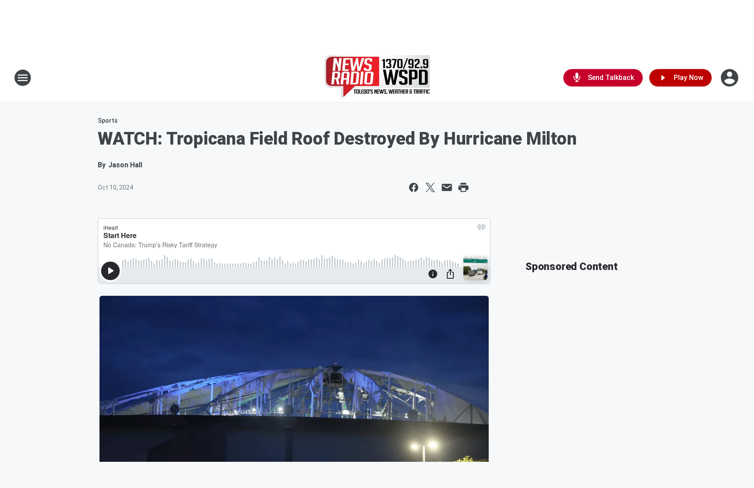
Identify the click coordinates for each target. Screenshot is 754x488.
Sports (108, 120)
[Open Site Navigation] (22, 78)
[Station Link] (377, 77)
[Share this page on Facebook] (414, 187)
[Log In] (730, 78)
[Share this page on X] (430, 187)
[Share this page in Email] (447, 187)
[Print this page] (463, 187)
